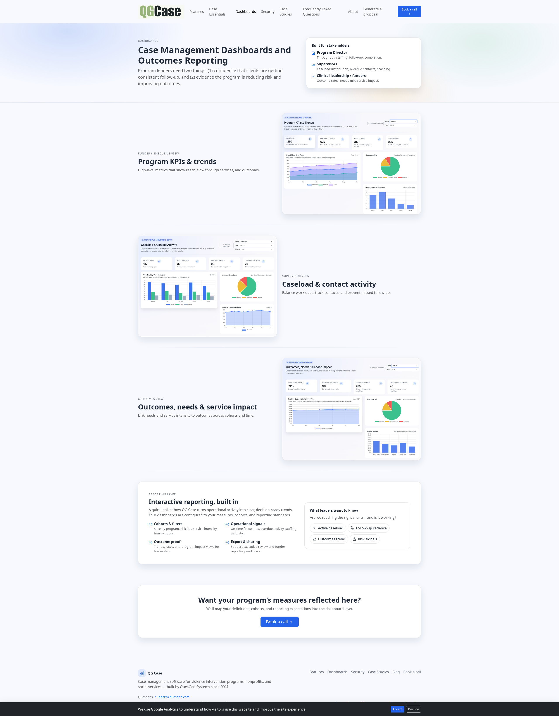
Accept (397, 709)
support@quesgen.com (172, 697)
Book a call (409, 9)
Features (197, 11)
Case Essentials (217, 12)
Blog (396, 671)
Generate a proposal (372, 12)
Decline (413, 709)
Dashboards (246, 11)
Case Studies (286, 12)
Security (267, 11)
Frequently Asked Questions (317, 12)
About (353, 11)
